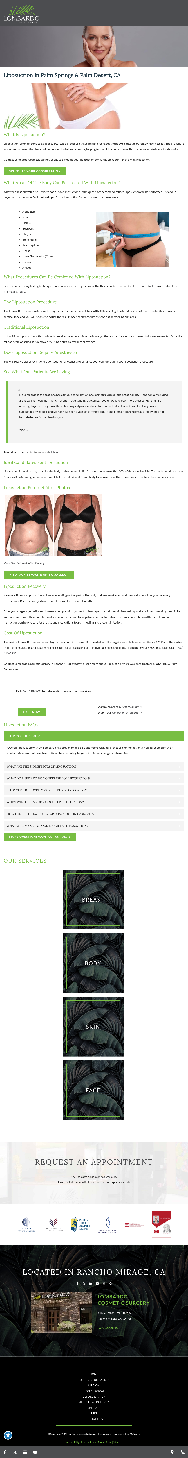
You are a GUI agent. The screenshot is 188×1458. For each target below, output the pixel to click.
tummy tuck (146, 286)
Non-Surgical (94, 1391)
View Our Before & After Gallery (24, 563)
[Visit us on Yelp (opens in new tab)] (110, 1283)
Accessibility (72, 1442)
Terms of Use (104, 1442)
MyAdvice (135, 1433)
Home (94, 1374)
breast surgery (16, 291)
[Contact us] (182, 1452)
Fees (94, 1413)
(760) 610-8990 (31, 691)
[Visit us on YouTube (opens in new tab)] (97, 1283)
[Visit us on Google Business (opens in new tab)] (91, 1283)
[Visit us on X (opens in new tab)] (84, 1283)
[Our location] (172, 1452)
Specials (94, 1407)
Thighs (26, 234)
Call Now (31, 712)
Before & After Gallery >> (126, 706)
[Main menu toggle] (180, 14)
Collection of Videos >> (127, 712)
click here (53, 452)
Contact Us (94, 1419)
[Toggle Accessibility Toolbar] (8, 1435)
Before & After (94, 1396)
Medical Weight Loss (93, 1402)
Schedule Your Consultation (35, 171)
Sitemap (117, 1442)
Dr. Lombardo (136, 642)
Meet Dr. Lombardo (94, 1379)
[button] (39, 575)
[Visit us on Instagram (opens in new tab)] (104, 1283)
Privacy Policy (88, 1442)
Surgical (94, 1385)
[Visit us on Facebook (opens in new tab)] (77, 1283)
